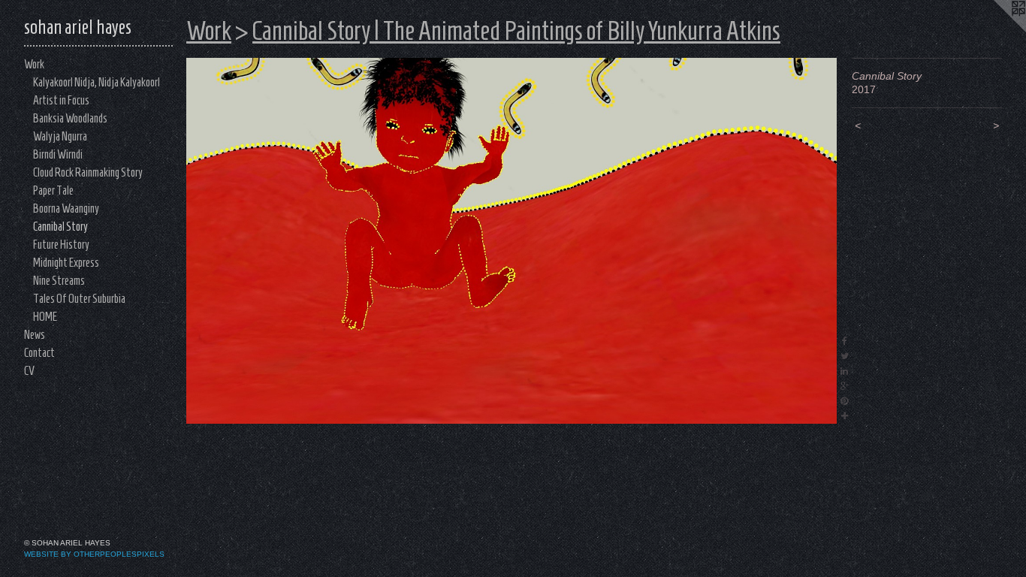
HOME (45, 316)
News (34, 334)
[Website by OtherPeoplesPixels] (996, 30)
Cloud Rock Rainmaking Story (88, 172)
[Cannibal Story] (511, 241)
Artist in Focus (61, 100)
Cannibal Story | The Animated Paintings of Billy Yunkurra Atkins (516, 31)
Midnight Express (66, 262)
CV (29, 370)
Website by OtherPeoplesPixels (94, 554)
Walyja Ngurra (60, 136)
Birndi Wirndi (58, 154)
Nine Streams (59, 280)
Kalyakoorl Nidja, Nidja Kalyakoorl (96, 82)
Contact (39, 352)
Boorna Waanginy (66, 208)
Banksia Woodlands (70, 118)
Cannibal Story (60, 226)
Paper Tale (53, 190)
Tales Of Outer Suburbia (79, 298)
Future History (61, 244)
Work (34, 64)
